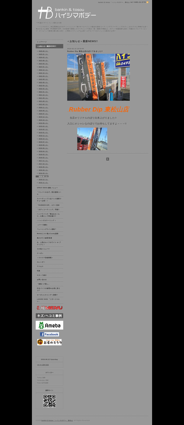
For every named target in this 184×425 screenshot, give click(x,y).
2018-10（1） (43, 139)
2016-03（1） (43, 173)
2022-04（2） (43, 85)
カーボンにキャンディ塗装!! (47, 295)
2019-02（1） (43, 129)
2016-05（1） (43, 167)
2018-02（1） (43, 157)
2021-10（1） (43, 95)
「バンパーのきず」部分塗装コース (49, 193)
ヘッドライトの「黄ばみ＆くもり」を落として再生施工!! (48, 215)
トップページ (42, 42)
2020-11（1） (43, 107)
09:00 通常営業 (43, 365)
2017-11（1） (43, 160)
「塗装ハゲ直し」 (43, 284)
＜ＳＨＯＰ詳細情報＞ (45, 258)
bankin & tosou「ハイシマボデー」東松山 (57, 420)
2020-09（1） (43, 110)
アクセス (40, 266)
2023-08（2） (43, 60)
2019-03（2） (43, 126)
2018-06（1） (43, 145)
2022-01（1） (43, 92)
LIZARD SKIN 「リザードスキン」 (48, 300)
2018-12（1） (43, 135)
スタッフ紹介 (42, 275)
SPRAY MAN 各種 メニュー (47, 188)
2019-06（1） (43, 123)
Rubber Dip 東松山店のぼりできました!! (85, 51)
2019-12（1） (43, 117)
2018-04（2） (43, 151)
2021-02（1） (43, 104)
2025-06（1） (43, 51)
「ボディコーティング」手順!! (48, 209)
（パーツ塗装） (42, 225)
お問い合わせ (42, 279)
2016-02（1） (43, 176)
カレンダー (41, 262)
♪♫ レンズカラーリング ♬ (46, 220)
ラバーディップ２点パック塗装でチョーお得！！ (49, 200)
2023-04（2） (43, 63)
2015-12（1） (43, 179)
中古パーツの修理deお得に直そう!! (48, 289)
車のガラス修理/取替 (44, 238)
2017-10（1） (43, 164)
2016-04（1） (43, 170)
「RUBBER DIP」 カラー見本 (48, 205)
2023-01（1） (43, 67)
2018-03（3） (43, 154)
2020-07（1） (43, 113)
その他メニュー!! (43, 249)
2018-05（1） (43, 148)
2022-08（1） (43, 79)
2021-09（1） (43, 98)
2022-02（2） (43, 88)
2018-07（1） (43, 142)
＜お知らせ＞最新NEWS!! (46, 46)
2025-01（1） (43, 54)
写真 (38, 271)
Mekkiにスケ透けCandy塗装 (47, 233)
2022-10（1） (43, 73)
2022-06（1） (43, 82)
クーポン (40, 253)
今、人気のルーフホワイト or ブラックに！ (49, 243)
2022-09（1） (43, 76)
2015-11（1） (43, 182)
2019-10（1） (43, 120)
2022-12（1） (43, 70)
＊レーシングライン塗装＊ (46, 229)
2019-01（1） (43, 132)
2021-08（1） (43, 101)
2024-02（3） (43, 57)
